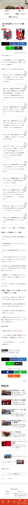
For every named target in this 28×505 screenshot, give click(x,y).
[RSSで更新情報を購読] (14, 375)
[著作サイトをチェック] (7, 372)
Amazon (7, 493)
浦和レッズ (5, 350)
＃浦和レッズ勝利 (14, 352)
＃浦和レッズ (5, 352)
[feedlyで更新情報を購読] (20, 372)
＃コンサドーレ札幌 (14, 350)
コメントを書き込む (14, 474)
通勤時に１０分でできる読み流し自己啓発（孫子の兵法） (20, 495)
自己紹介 (7, 491)
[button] (18, 48)
